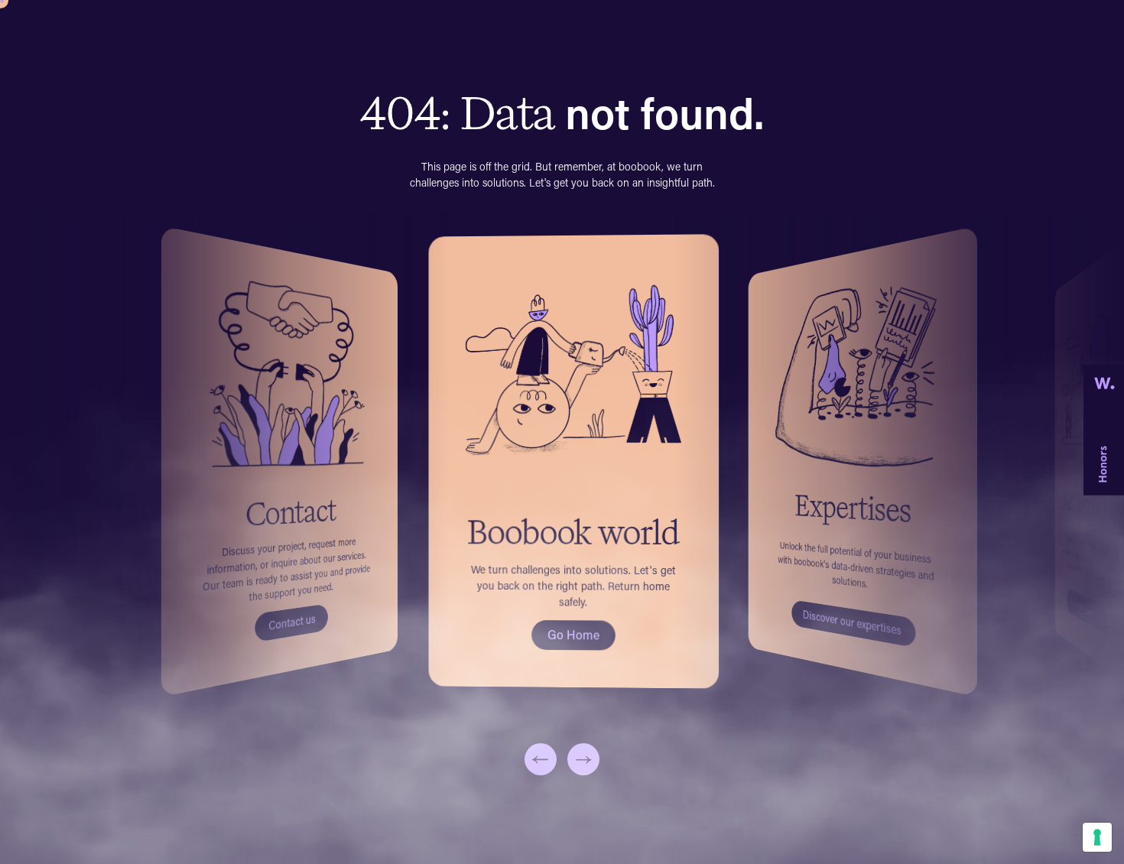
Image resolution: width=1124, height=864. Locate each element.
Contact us (292, 622)
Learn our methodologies (1086, 609)
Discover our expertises (852, 622)
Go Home (573, 634)
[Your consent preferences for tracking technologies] (1097, 837)
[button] (541, 759)
